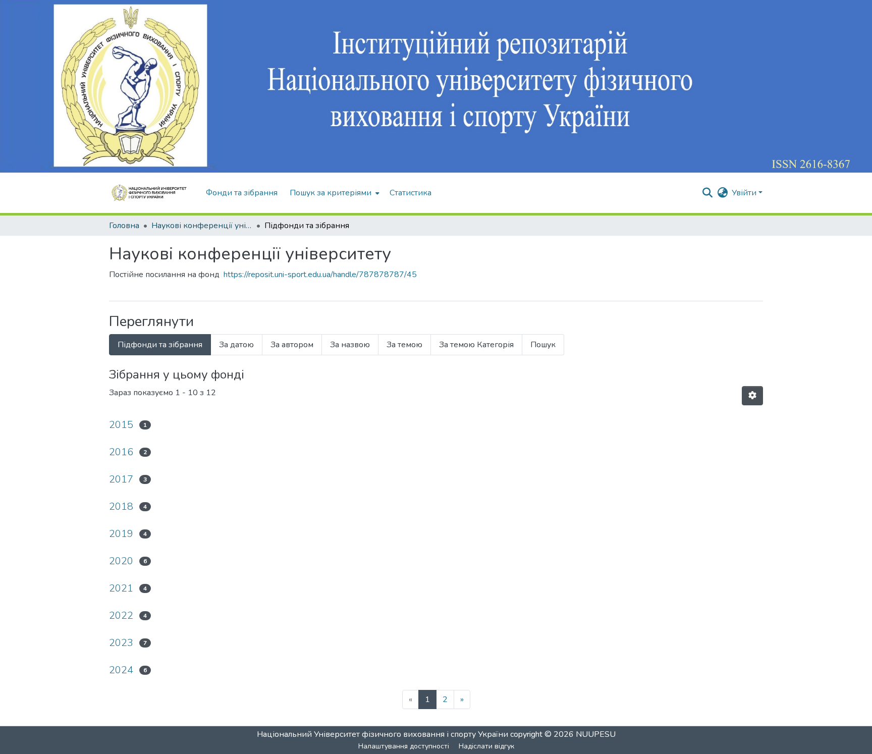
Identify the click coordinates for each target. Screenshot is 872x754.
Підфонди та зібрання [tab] (160, 344)
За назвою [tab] (350, 344)
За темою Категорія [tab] (476, 344)
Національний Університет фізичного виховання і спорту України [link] (382, 734)
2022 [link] (121, 615)
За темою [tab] (404, 344)
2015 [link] (121, 425)
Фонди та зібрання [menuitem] (242, 192)
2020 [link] (121, 561)
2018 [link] (121, 506)
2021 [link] (121, 588)
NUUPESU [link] (596, 734)
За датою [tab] (236, 344)
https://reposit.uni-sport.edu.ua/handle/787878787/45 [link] (320, 274)
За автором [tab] (291, 344)
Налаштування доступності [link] (403, 746)
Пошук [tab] (543, 344)
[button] (152, 193)
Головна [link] (124, 225)
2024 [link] (121, 670)
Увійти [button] (745, 192)
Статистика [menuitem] (410, 192)
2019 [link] (121, 534)
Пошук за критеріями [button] (330, 192)
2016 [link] (121, 452)
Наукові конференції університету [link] (201, 225)
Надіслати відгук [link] (486, 746)
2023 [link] (121, 643)
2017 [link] (121, 479)
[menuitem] (333, 193)
